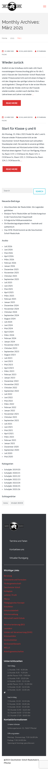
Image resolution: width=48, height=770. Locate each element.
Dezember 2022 (11, 381)
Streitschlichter (10, 640)
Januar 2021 (9, 443)
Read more (11, 103)
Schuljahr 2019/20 (25, 117)
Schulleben (8, 606)
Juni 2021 (8, 427)
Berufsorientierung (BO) (14, 624)
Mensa (7, 599)
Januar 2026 (9, 266)
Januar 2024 (9, 341)
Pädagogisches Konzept (14, 603)
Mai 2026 (8, 253)
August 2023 (9, 354)
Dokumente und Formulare (15, 579)
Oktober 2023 (10, 348)
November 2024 (11, 308)
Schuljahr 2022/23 (12, 479)
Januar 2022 (9, 410)
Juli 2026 (8, 246)
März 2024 (9, 335)
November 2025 (11, 272)
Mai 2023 (8, 364)
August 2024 (9, 318)
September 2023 (11, 351)
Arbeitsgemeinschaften (14, 651)
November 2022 (11, 384)
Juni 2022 (8, 397)
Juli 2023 (8, 358)
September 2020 (11, 450)
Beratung (8, 576)
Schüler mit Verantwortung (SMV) (18, 632)
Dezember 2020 (11, 446)
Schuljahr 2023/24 (12, 482)
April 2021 (9, 433)
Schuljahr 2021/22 (12, 476)
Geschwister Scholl (12, 587)
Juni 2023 (8, 361)
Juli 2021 (8, 423)
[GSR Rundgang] (5, 558)
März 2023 (9, 371)
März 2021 (9, 436)
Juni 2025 (8, 285)
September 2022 (11, 391)
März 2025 (9, 295)
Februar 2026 (10, 262)
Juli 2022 (8, 394)
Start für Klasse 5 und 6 (19, 128)
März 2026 (9, 259)
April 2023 (9, 368)
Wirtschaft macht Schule (14, 618)
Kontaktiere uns (16, 549)
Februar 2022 (10, 407)
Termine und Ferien (18, 541)
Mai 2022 (8, 400)
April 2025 (9, 292)
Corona (5, 503)
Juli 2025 (8, 282)
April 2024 (9, 331)
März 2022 (9, 404)
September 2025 (11, 279)
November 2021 (11, 414)
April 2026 (9, 256)
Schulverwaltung (11, 614)
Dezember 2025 (11, 269)
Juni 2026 (8, 249)
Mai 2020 (8, 456)
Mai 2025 (8, 289)
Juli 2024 (8, 322)
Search (39, 191)
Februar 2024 (10, 338)
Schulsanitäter (10, 636)
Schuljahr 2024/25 (12, 486)
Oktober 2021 (10, 417)
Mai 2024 (8, 328)
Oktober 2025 (10, 276)
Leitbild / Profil (10, 595)
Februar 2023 (10, 374)
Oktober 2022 (10, 387)
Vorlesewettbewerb (12, 644)
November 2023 (11, 344)
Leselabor (8, 628)
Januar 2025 (9, 302)
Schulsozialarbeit (11, 610)
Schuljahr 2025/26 (12, 489)
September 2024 (11, 315)
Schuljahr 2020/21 (25, 51)
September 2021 (11, 420)
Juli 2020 (8, 453)
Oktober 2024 (10, 312)
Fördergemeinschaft (12, 583)
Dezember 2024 (11, 305)
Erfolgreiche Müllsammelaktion (18, 220)
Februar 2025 (10, 299)
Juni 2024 (8, 325)
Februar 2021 (10, 440)
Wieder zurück (13, 62)
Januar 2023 (9, 377)
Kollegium (8, 591)
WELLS (7, 647)
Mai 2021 (8, 430)
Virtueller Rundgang (18, 558)
